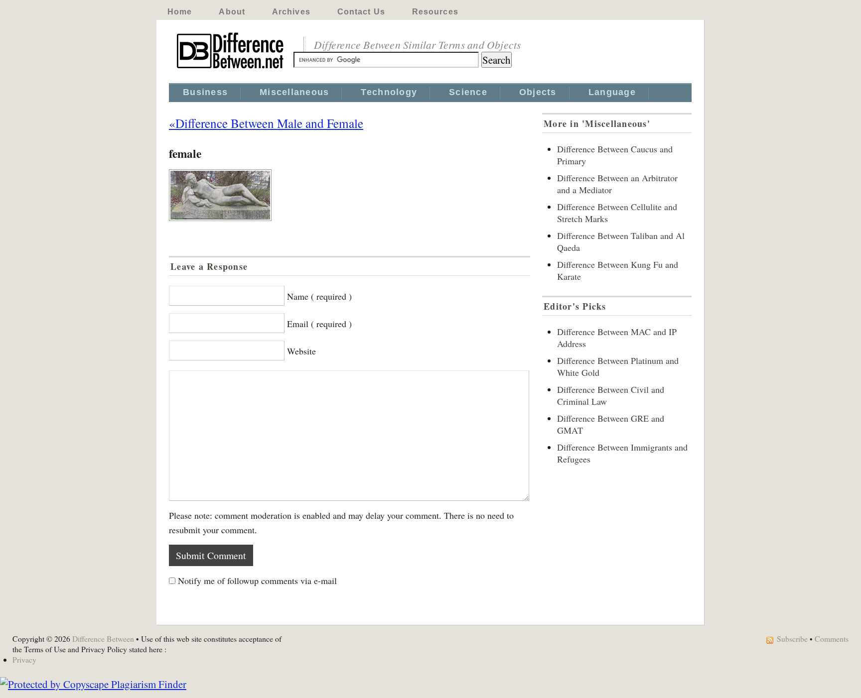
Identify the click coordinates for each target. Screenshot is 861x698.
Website (301, 351)
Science (468, 92)
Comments (832, 638)
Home (179, 11)
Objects (538, 92)
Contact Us (361, 11)
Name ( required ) (319, 296)
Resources (435, 11)
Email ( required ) (319, 324)
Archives (291, 11)
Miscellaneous (294, 92)
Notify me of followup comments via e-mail (257, 580)
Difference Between (103, 638)
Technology (389, 92)
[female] (349, 195)
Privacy (24, 659)
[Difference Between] (231, 69)
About (232, 11)
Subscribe (792, 638)
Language (612, 92)
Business (205, 92)
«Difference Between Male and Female (266, 123)
